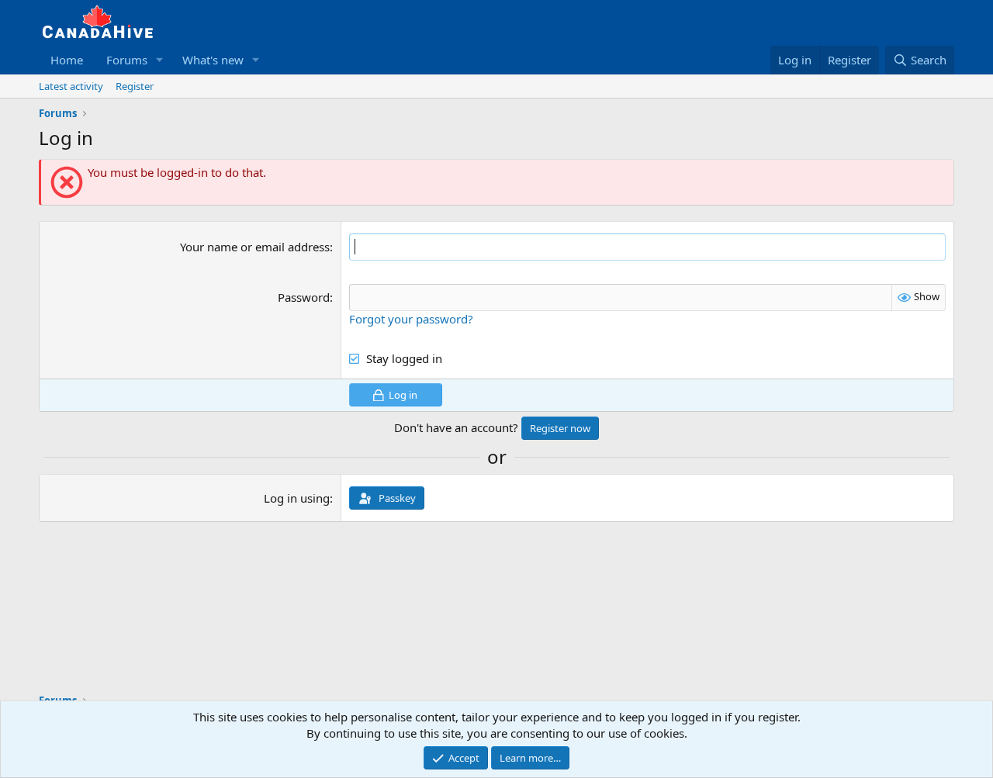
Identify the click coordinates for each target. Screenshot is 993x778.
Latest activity (71, 86)
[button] (160, 60)
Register (135, 86)
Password (304, 297)
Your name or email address (255, 246)
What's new (213, 59)
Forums (126, 59)
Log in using (297, 498)
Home (66, 59)
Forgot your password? (411, 319)
